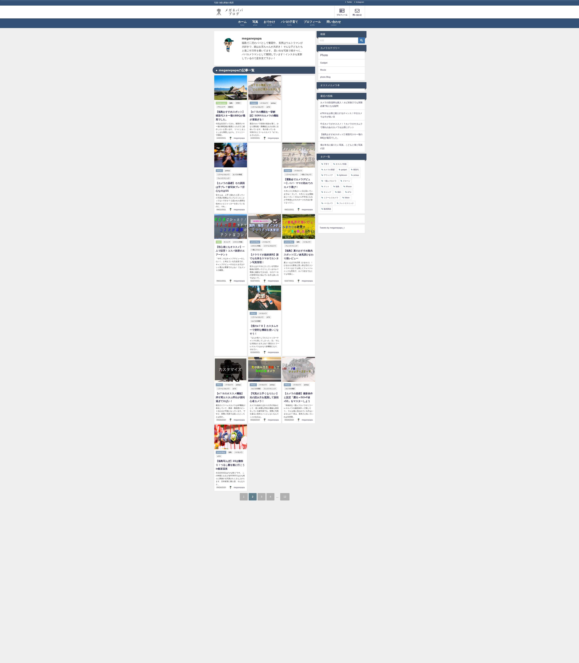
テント (326, 186)
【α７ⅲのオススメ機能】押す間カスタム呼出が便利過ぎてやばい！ (230, 397)
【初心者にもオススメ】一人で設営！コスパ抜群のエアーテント (230, 251)
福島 (231, 103)
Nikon (347, 198)
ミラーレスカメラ (257, 107)
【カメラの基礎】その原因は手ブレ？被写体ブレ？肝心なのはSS (230, 187)
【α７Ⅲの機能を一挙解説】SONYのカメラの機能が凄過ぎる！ (264, 116)
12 (284, 496)
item (218, 242)
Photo (219, 170)
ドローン (346, 181)
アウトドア (221, 107)
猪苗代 (230, 107)
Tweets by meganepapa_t (332, 228)
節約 (339, 192)
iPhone (349, 186)
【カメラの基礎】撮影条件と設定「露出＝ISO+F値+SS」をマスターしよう (298, 397)
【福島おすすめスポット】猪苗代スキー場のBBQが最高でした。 (230, 116)
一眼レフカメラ (306, 174)
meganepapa (239, 138)
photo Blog (255, 242)
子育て (238, 103)
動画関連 (327, 209)
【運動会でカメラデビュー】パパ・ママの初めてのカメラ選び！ (298, 183)
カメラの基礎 (237, 174)
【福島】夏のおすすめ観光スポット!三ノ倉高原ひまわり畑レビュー (298, 254)
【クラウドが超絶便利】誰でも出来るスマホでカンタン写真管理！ (264, 258)
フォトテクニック (223, 178)
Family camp (221, 103)
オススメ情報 (237, 242)
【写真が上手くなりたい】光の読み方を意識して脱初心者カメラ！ (264, 397)
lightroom (343, 175)
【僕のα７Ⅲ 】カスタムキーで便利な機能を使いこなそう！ (264, 330)
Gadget (253, 103)
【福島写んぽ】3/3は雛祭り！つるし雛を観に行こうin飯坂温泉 (230, 465)
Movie (323, 70)
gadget (344, 170)
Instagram (360, 2)
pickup (273, 103)
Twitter (349, 2)
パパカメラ (264, 103)
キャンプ (227, 242)
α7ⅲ (268, 107)
